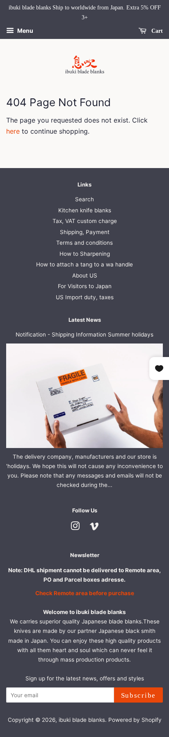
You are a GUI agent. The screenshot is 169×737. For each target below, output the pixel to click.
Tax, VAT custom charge (85, 221)
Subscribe (138, 695)
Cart (156, 30)
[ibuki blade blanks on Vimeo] (94, 527)
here (13, 131)
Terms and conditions (84, 242)
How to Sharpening (84, 253)
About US (84, 275)
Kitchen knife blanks (84, 210)
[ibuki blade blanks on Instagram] (75, 527)
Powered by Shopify (135, 720)
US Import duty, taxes (85, 297)
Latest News (85, 319)
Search (84, 199)
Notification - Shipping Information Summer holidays (84, 334)
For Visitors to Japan (85, 286)
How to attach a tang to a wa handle (84, 264)
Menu (24, 30)
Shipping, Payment (85, 232)
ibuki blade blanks (82, 720)
